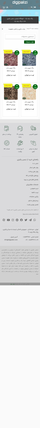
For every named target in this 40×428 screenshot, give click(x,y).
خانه (24, 21)
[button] (7, 7)
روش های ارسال (34, 167)
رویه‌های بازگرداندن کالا (32, 176)
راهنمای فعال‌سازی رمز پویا (31, 180)
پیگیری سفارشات (33, 196)
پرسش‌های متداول (33, 201)
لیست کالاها (35, 192)
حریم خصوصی (34, 188)
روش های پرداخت (33, 171)
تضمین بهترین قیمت (32, 205)
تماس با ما (35, 163)
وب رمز (12, 284)
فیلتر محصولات (29, 42)
